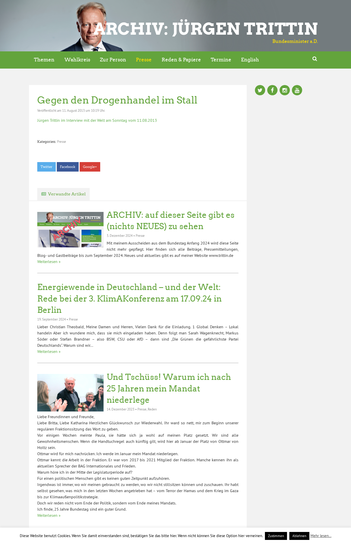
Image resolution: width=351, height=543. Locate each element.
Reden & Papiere (181, 60)
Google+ (90, 167)
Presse (144, 60)
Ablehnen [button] (299, 536)
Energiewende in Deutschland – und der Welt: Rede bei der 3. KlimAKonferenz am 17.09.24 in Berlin (129, 298)
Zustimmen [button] (276, 536)
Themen (44, 60)
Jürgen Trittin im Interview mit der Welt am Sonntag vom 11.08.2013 (97, 120)
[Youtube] (297, 90)
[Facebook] (272, 90)
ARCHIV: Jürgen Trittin (206, 29)
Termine (221, 60)
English (250, 60)
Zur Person (113, 60)
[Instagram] (285, 90)
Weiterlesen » (49, 261)
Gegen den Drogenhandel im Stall (117, 100)
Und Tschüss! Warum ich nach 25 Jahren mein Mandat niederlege (169, 388)
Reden (152, 409)
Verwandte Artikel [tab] (67, 194)
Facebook (67, 167)
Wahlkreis (77, 60)
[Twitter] (260, 90)
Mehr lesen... (320, 535)
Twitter (46, 167)
